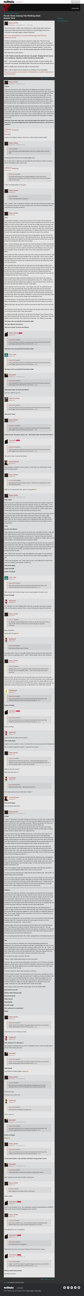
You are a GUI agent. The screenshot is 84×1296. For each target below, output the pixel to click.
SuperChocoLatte (14, 398)
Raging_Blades (13, 23)
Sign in (5, 1282)
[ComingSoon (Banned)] (6, 1203)
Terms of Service (30, 1290)
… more (35, 344)
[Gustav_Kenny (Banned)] (6, 334)
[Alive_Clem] (6, 355)
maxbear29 (12, 601)
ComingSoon (13, 1201)
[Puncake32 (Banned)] (6, 441)
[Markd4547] (6, 375)
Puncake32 (12, 440)
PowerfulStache (14, 461)
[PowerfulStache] (6, 463)
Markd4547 (12, 375)
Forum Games (30, 25)
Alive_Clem (12, 354)
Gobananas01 (13, 690)
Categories (75, 8)
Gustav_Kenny (13, 333)
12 (52, 78)
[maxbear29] (6, 602)
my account (75, 2)
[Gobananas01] (6, 691)
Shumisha (15, 130)
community (19, 2)
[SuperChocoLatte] (6, 399)
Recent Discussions (62, 21)
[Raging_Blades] (6, 23)
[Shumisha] (8, 129)
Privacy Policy (38, 1290)
